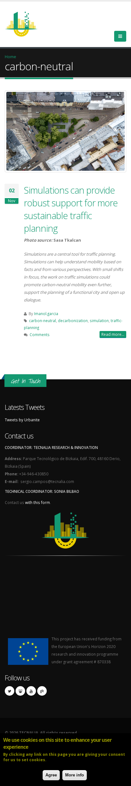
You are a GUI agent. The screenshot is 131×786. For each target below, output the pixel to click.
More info (74, 775)
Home (10, 56)
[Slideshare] (20, 691)
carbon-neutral (42, 320)
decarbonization (73, 320)
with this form (37, 502)
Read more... (112, 334)
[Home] (25, 23)
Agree (51, 775)
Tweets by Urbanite (22, 419)
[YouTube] (31, 691)
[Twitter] (9, 691)
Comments (40, 334)
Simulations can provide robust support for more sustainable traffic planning (71, 209)
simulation (99, 320)
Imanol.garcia (46, 313)
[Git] (42, 691)
